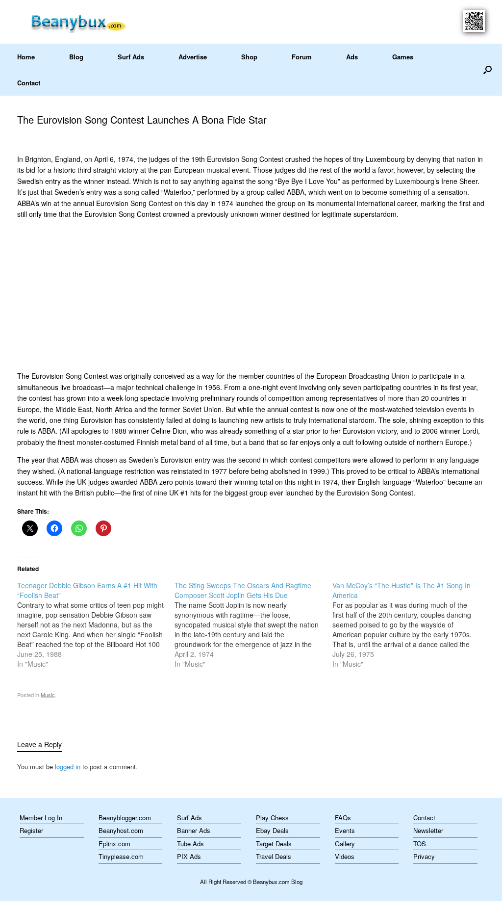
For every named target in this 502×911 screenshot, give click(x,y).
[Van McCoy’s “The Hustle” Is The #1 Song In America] (411, 624)
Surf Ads (131, 56)
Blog (76, 56)
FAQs (343, 817)
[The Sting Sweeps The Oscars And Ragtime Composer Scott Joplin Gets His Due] (253, 624)
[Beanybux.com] (94, 22)
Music (48, 695)
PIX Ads (189, 856)
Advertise (192, 56)
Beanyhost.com (121, 830)
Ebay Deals (272, 830)
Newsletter (428, 830)
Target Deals (274, 843)
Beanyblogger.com (125, 817)
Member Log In (41, 817)
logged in (67, 766)
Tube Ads (190, 843)
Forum (302, 56)
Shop (249, 56)
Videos (344, 856)
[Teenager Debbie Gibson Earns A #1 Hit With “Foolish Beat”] (96, 624)
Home (26, 56)
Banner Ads (193, 830)
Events (345, 830)
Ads (352, 56)
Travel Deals (273, 856)
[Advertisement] (251, 295)
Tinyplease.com (121, 856)
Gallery (345, 843)
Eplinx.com (114, 843)
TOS (419, 843)
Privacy (424, 856)
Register (31, 830)
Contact (28, 82)
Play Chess (272, 817)
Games (402, 56)
